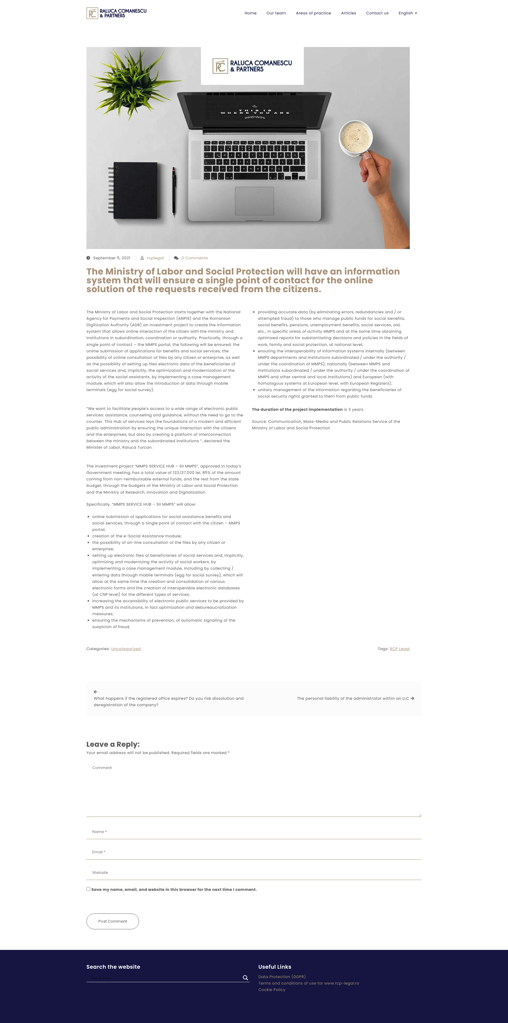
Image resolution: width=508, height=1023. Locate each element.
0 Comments (195, 258)
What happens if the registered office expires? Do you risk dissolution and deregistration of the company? (169, 702)
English (406, 13)
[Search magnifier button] (245, 978)
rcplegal (155, 258)
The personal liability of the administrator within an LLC (353, 698)
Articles (348, 13)
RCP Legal (400, 649)
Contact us (377, 13)
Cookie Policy (271, 989)
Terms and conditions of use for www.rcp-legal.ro (308, 983)
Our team (276, 13)
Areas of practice (313, 13)
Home (251, 13)
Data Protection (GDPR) (282, 977)
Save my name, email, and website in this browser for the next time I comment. (174, 889)
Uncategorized (126, 649)
